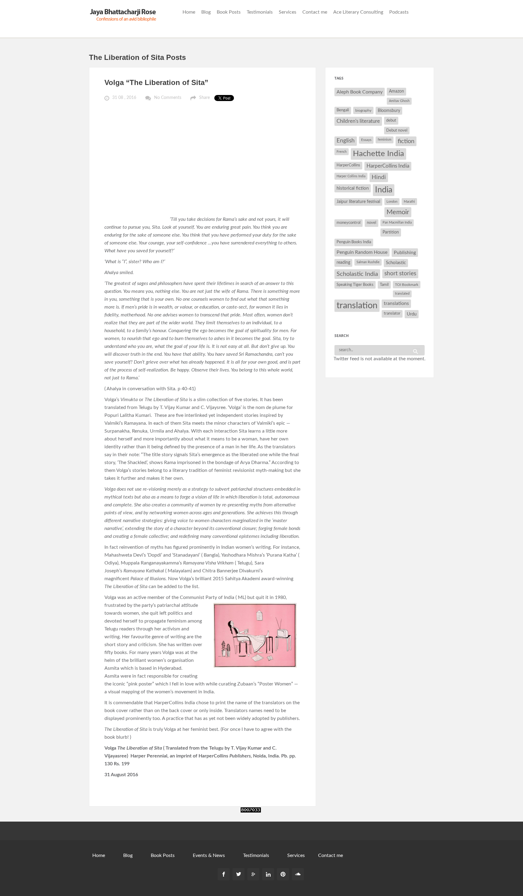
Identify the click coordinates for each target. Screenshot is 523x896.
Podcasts (399, 12)
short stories (400, 273)
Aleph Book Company (360, 92)
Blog (206, 12)
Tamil (384, 285)
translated (402, 293)
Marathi (409, 201)
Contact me (314, 12)
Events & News (209, 855)
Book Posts (229, 12)
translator (392, 314)
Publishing (405, 252)
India (383, 190)
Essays (366, 140)
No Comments (167, 98)
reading (343, 262)
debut (391, 120)
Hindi (379, 177)
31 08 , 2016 (124, 98)
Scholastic (396, 262)
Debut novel (396, 130)
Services (287, 12)
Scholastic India (357, 274)
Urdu (411, 314)
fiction (406, 141)
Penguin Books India (354, 242)
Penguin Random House (362, 252)
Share (204, 98)
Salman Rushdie (368, 262)
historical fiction (353, 188)
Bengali (343, 110)
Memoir (397, 212)
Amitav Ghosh (399, 101)
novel (371, 223)
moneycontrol (348, 223)
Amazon (396, 91)
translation (357, 305)
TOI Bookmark (406, 284)
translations (396, 303)
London (391, 201)
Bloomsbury (389, 110)
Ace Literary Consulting (358, 12)
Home (189, 12)
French (342, 151)
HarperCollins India (388, 165)
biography (363, 110)
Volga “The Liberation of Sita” (156, 82)
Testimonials (260, 12)
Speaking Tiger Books (355, 285)
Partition (391, 232)
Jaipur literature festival (358, 202)
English (346, 141)
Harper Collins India (351, 176)
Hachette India (378, 154)
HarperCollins (348, 165)
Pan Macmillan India (397, 222)
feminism (384, 139)
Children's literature (358, 121)
